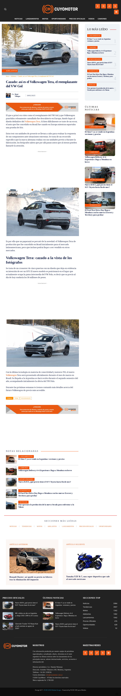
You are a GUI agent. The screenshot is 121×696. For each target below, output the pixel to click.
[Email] (65, 95)
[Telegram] (70, 95)
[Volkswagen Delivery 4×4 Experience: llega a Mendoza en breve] (11, 470)
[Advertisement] (42, 169)
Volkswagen (11, 375)
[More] (75, 95)
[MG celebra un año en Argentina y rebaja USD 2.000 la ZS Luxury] (8, 616)
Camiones (23, 468)
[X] (115, 6)
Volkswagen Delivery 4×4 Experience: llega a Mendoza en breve (45, 470)
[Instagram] (103, 6)
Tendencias (24, 490)
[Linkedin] (59, 95)
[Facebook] (97, 6)
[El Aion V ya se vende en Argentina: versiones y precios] (11, 459)
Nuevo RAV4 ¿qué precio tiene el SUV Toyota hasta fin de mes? (44, 482)
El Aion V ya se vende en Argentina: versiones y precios (41, 459)
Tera (16, 398)
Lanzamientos (26, 456)
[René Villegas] (9, 95)
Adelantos (11, 71)
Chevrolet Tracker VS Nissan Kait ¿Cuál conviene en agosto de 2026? (26, 626)
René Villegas (17, 95)
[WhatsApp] (54, 95)
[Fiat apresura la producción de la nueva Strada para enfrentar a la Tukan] (11, 505)
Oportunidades (26, 479)
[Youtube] (116, 12)
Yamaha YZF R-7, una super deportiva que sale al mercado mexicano (88, 577)
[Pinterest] (48, 95)
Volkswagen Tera (32, 121)
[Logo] (60, 9)
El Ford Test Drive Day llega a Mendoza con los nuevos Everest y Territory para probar (100, 76)
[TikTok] (109, 6)
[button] (5, 9)
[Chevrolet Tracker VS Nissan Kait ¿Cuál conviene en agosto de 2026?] (8, 626)
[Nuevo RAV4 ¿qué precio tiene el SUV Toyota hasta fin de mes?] (11, 482)
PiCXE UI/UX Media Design (52, 690)
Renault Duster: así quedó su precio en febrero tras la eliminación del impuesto (30, 578)
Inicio (7, 76)
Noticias (23, 502)
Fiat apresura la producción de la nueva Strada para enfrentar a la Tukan (100, 89)
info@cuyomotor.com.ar (54, 675)
